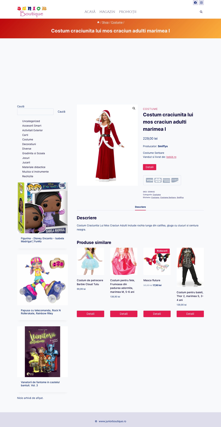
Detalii (149, 167)
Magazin (107, 12)
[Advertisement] (110, 71)
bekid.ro (171, 156)
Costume (150, 108)
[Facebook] (195, 2)
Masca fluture (151, 280)
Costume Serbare (168, 197)
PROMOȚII (127, 12)
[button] (134, 108)
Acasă (90, 12)
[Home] (98, 22)
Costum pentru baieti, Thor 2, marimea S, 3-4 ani (190, 296)
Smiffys (180, 197)
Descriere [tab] (140, 206)
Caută (20, 106)
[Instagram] (201, 2)
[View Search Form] (201, 12)
